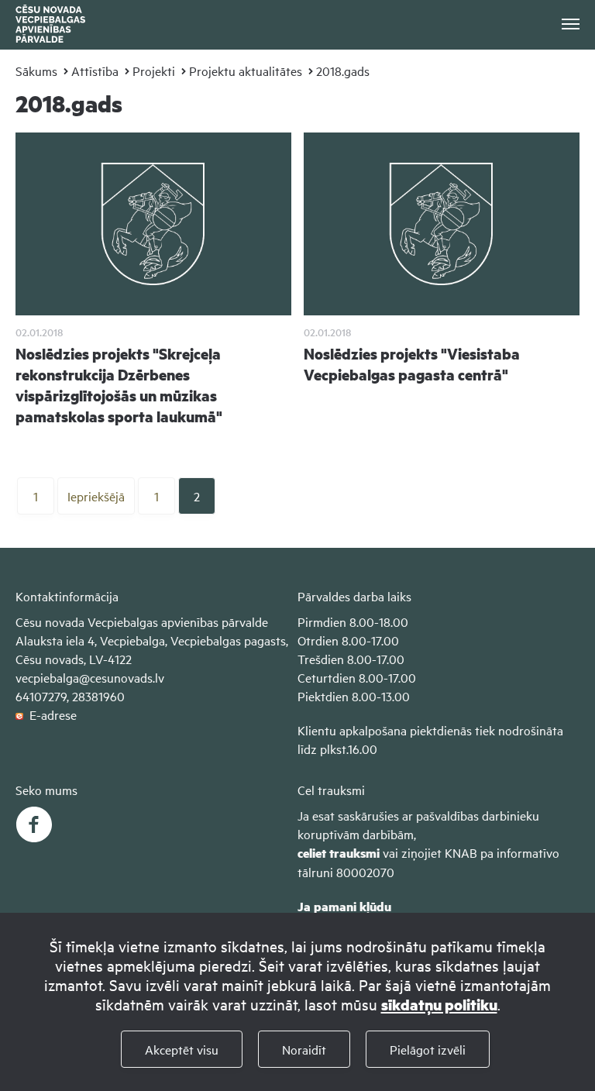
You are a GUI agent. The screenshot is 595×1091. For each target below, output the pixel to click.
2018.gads (343, 70)
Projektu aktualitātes (245, 70)
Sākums (36, 70)
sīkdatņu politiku (439, 1004)
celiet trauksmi (339, 853)
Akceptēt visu (181, 1049)
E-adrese (50, 714)
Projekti (153, 70)
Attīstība (95, 70)
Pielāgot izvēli (428, 1049)
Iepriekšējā (96, 495)
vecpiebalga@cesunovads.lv (89, 677)
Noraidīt (304, 1049)
